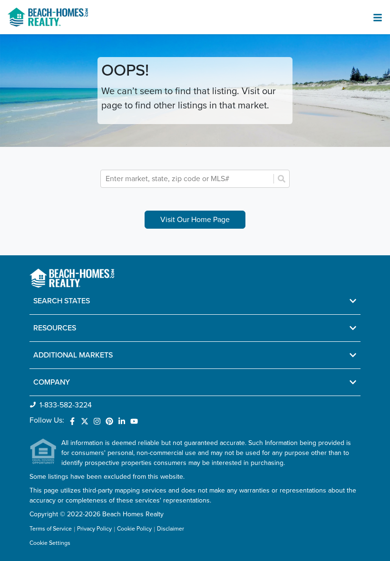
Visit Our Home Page (195, 219)
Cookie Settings (49, 543)
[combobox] (188, 178)
